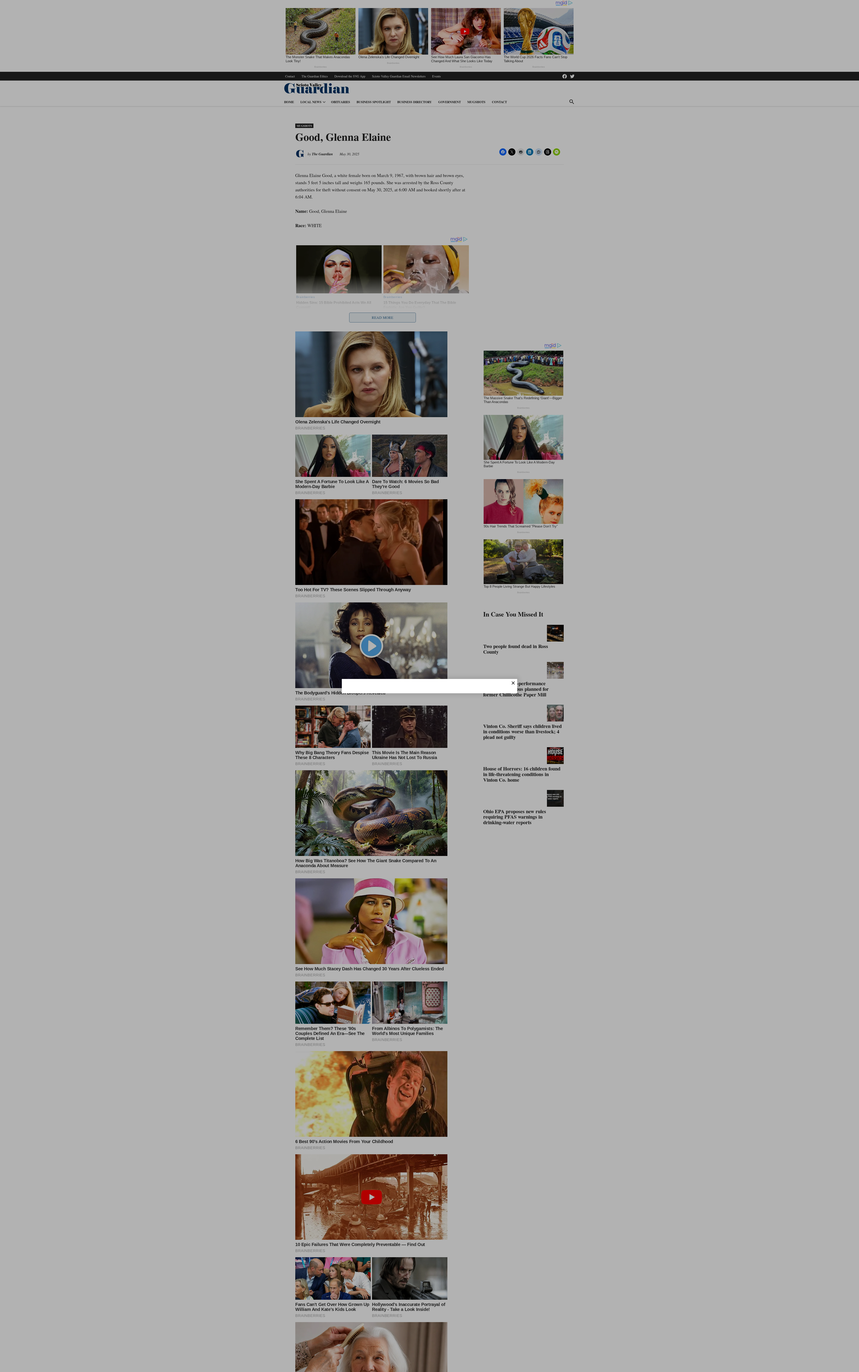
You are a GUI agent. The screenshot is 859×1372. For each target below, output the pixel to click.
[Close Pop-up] (513, 683)
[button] (429, 686)
